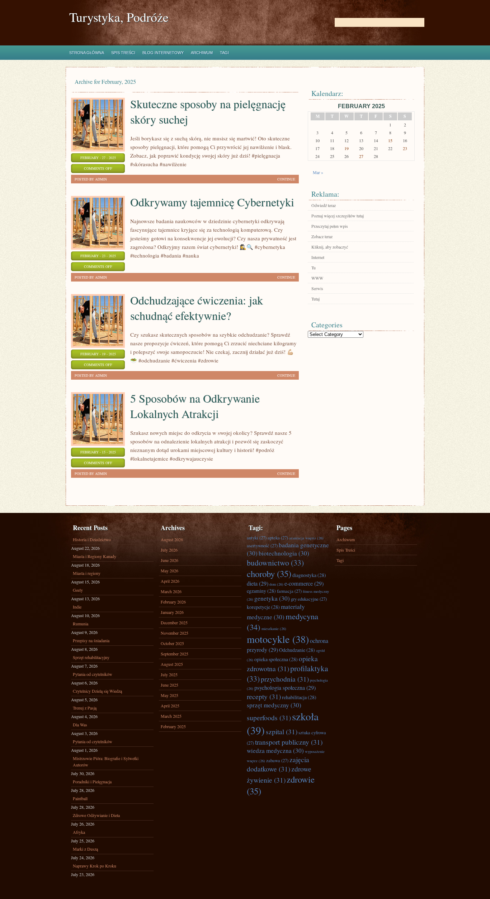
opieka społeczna (276, 659)
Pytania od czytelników (92, 674)
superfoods (269, 717)
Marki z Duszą (85, 849)
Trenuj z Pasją (84, 708)
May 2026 (169, 570)
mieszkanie (274, 628)
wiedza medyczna (275, 750)
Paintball (80, 798)
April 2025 (170, 705)
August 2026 (172, 539)
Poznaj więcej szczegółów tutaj (337, 215)
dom (276, 584)
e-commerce (304, 583)
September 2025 (174, 654)
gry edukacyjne (309, 599)
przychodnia (285, 678)
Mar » (318, 172)
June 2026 (169, 560)
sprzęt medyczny (274, 705)
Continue (286, 179)
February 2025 (173, 726)
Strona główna (86, 53)
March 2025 (171, 716)
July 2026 (169, 550)
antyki (257, 537)
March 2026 (171, 591)
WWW (317, 278)
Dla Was (80, 724)
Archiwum (202, 53)
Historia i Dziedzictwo (92, 539)
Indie (77, 607)
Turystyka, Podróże (119, 17)
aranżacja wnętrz (306, 537)
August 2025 (172, 664)
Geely (78, 590)
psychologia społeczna (285, 688)
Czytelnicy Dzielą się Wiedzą (97, 691)
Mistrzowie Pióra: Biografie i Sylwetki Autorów (105, 761)
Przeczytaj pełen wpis (329, 226)
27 (361, 156)
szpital (281, 731)
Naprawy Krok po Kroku (94, 866)
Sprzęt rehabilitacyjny (91, 657)
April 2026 (170, 581)
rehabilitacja (299, 697)
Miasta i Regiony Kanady (94, 556)
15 (390, 140)
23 (405, 148)
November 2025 (174, 633)
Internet (317, 257)
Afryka (79, 832)
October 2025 (172, 643)
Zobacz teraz (322, 236)
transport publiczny (288, 741)
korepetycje (263, 607)
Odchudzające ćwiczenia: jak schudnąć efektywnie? (196, 307)
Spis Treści (123, 53)
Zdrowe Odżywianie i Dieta (96, 815)
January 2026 (172, 612)
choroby (269, 574)
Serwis (317, 288)
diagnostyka (309, 575)
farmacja (289, 591)
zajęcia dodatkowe (278, 764)
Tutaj (315, 299)
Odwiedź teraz (323, 205)
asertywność (262, 545)
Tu (313, 267)
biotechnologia (284, 553)
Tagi (224, 53)
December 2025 (174, 622)
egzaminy (261, 590)
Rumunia (80, 623)
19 (346, 148)
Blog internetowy (163, 53)
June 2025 (169, 685)
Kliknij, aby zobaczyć (329, 247)
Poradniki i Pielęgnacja (92, 781)
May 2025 (169, 695)
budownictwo (275, 562)
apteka (278, 537)
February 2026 (173, 602)
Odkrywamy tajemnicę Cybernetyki (212, 202)
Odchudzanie (297, 649)
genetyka (272, 598)
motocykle (278, 639)
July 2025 (169, 674)
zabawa (277, 760)
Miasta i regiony (86, 573)
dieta (257, 583)
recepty (264, 696)
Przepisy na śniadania (91, 640)
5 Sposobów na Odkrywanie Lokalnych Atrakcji (195, 405)
